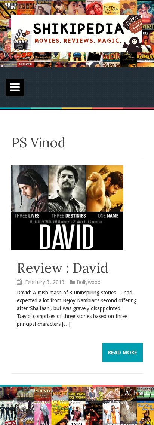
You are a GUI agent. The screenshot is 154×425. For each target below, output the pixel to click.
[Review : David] (67, 207)
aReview (117, 402)
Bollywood (89, 282)
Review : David (62, 267)
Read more (122, 352)
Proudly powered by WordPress (47, 402)
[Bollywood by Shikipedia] (76, 33)
